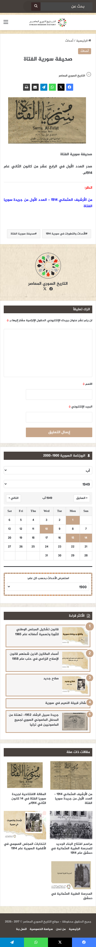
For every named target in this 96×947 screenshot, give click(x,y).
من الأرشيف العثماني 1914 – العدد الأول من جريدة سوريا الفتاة (73, 799)
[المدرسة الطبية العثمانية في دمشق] (71, 875)
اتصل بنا (21, 929)
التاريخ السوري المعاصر (72, 75)
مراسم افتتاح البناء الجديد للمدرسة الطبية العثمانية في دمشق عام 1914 (71, 848)
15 (73, 538)
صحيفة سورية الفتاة (23, 233)
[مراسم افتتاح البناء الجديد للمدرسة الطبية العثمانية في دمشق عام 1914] (71, 825)
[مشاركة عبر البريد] (35, 87)
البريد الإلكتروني (80, 406)
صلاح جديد (51, 678)
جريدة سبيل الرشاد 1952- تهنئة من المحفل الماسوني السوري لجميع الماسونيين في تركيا (34, 719)
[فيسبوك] (69, 87)
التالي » (13, 498)
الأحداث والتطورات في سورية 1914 (66, 233)
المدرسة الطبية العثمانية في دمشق (71, 896)
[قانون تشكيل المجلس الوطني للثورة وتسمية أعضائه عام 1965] (75, 636)
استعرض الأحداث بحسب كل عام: (48, 578)
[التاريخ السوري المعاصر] (48, 22)
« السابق (81, 498)
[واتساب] (52, 87)
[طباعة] (26, 87)
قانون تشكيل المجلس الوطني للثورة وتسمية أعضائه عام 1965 (37, 632)
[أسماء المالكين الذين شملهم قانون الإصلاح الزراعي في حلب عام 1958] (75, 660)
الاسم (87, 384)
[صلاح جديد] (75, 685)
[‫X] (61, 87)
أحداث (69, 40)
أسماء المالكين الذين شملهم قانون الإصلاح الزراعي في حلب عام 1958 (34, 656)
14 (86, 538)
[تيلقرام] (43, 87)
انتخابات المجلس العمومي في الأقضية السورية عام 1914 (25, 846)
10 (46, 529)
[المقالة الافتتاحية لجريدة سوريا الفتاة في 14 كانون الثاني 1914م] (25, 775)
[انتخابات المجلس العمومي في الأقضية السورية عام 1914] (25, 825)
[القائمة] (5, 24)
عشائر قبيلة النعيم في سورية (66, 703)
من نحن (61, 929)
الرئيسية (82, 40)
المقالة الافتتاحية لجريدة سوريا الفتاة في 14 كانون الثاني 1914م (28, 799)
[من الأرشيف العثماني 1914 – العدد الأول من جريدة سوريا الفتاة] (71, 775)
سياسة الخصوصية (41, 929)
